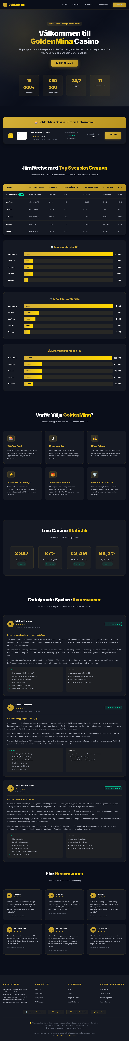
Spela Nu (119, 5)
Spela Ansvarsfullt (106, 989)
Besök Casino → (113, 136)
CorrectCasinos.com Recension (66, 1036)
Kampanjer (39, 998)
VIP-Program (39, 1002)
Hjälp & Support (105, 1002)
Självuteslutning (105, 993)
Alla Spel (38, 989)
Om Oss (70, 989)
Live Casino (39, 993)
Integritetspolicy (73, 998)
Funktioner (89, 5)
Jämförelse (76, 5)
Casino (64, 5)
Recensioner (103, 5)
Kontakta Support (73, 1002)
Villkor (70, 993)
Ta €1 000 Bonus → (64, 63)
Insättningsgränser (106, 998)
